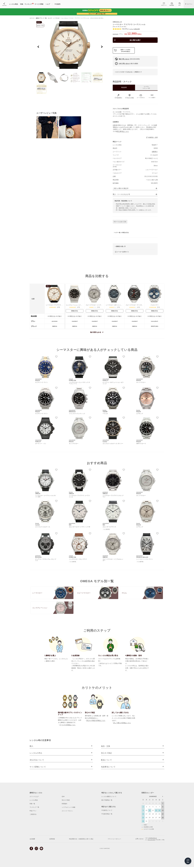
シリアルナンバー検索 (68, 807)
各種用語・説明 (153, 137)
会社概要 (32, 839)
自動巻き (155, 151)
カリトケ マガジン (67, 811)
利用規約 (64, 803)
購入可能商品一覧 (106, 800)
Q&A (63, 796)
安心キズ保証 (66, 800)
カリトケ (32, 18)
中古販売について (106, 810)
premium (115, 34)
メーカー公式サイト (123, 252)
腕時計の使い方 (121, 246)
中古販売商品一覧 (106, 814)
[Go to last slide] (38, 47)
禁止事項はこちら (123, 131)
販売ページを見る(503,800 (125, 50)
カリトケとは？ (34, 796)
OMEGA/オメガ (117, 21)
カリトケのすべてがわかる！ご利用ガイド (129, 72)
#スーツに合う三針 (120, 222)
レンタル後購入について (108, 796)
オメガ (50, 18)
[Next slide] (102, 47)
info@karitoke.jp (152, 838)
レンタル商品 (34, 800)
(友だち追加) (128, 63)
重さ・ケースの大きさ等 (121, 194)
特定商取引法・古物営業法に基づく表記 (81, 839)
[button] (41, 77)
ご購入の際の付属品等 (120, 188)
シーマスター (56, 18)
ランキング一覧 (34, 807)
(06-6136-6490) (129, 59)
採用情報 (52, 839)
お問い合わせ (139, 839)
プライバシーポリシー (114, 839)
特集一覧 (32, 803)
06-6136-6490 (151, 839)
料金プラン (33, 811)
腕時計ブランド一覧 (41, 18)
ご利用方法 (33, 814)
